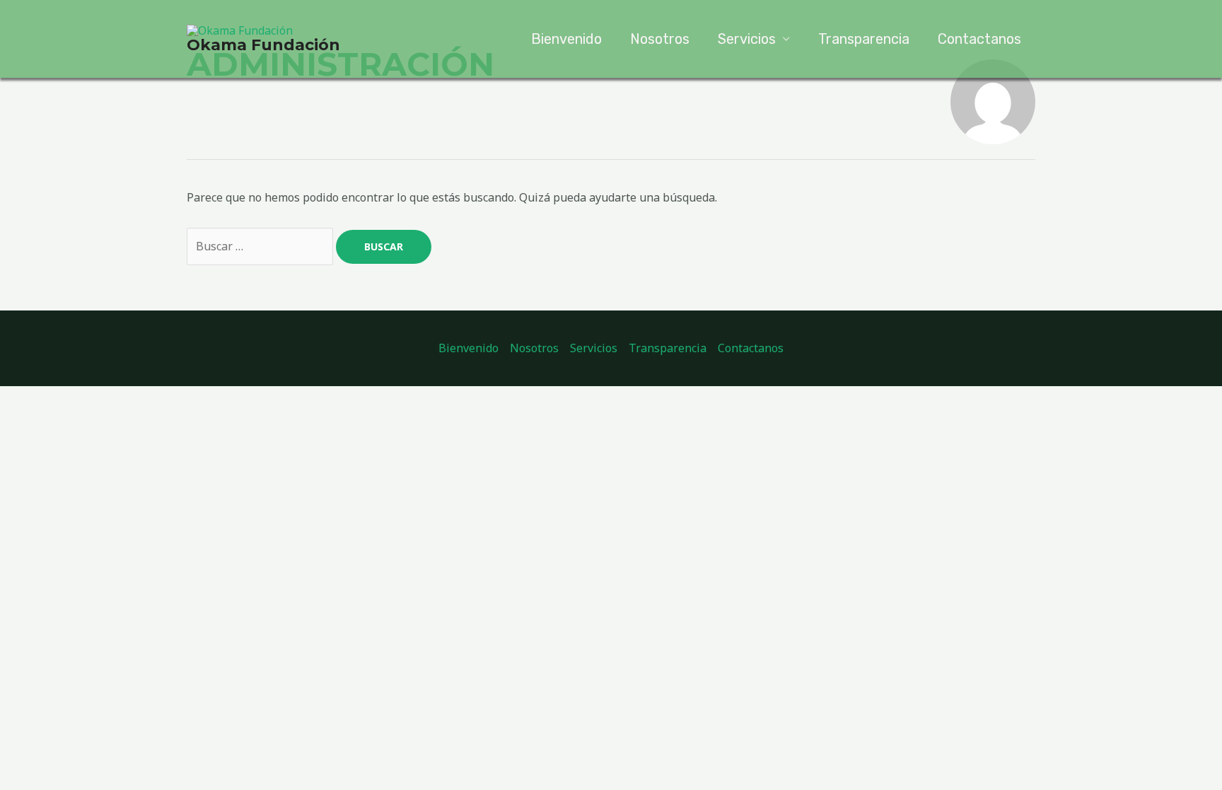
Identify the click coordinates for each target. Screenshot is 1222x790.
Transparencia (863, 38)
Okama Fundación (263, 44)
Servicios (747, 38)
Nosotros (659, 38)
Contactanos (979, 38)
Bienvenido (566, 38)
